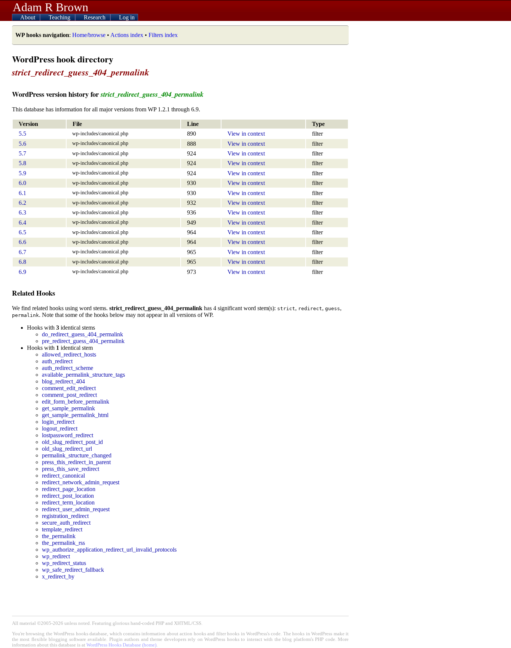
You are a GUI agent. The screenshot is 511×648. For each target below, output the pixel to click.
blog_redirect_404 (63, 381)
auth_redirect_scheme (67, 368)
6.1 (22, 193)
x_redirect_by (58, 576)
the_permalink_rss (63, 543)
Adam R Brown (50, 7)
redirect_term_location (68, 502)
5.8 (22, 163)
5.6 (22, 144)
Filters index (163, 35)
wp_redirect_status (64, 563)
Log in (127, 17)
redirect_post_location (68, 496)
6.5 (22, 232)
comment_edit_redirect (69, 388)
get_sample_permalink (68, 408)
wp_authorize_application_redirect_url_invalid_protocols (109, 549)
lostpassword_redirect (67, 435)
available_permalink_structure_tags (83, 374)
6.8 (22, 262)
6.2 (22, 203)
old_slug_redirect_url (67, 448)
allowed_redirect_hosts (69, 354)
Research (95, 17)
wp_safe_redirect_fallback (73, 570)
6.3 (22, 212)
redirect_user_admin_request (76, 509)
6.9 (22, 272)
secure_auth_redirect (66, 522)
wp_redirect (56, 556)
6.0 (22, 183)
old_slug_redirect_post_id (72, 442)
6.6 (22, 242)
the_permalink (59, 536)
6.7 (22, 252)
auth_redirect (57, 361)
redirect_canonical (63, 475)
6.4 (22, 222)
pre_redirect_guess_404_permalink (83, 341)
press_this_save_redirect (70, 469)
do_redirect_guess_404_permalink (82, 334)
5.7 (22, 153)
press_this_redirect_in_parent (76, 462)
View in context (246, 133)
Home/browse (88, 35)
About (28, 17)
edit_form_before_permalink (75, 401)
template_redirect (62, 529)
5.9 (22, 173)
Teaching (60, 17)
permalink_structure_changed (76, 455)
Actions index (126, 35)
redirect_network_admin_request (80, 482)
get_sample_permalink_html (75, 415)
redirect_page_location (68, 489)
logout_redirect (59, 428)
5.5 (22, 133)
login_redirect (58, 422)
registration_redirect (65, 516)
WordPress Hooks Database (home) (121, 645)
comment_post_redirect (69, 395)
